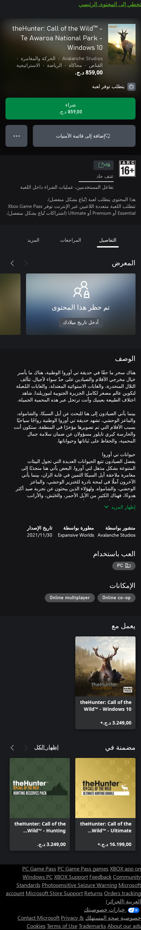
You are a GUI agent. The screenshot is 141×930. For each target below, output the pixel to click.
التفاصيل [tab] (107, 240)
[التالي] (12, 263)
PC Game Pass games (82, 868)
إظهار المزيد (123, 507)
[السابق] (26, 263)
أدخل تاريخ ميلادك (81, 322)
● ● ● (16, 136)
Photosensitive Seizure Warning (79, 884)
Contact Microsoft (38, 917)
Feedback (100, 876)
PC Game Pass (39, 868)
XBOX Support (71, 876)
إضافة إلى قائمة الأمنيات (80, 135)
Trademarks (92, 925)
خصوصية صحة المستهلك (113, 917)
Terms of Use (62, 925)
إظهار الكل (46, 746)
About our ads (124, 925)
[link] (105, 682)
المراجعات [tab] (70, 240)
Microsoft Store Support (54, 893)
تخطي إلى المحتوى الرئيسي (110, 4)
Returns (93, 893)
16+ (107, 165)
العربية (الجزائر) (123, 901)
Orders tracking (122, 893)
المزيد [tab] (33, 240)
